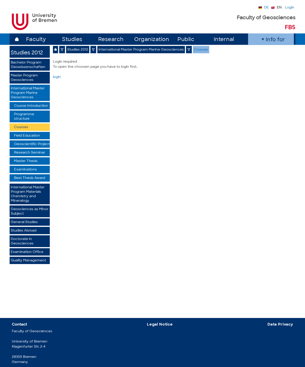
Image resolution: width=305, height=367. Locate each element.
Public (186, 39)
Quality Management (28, 260)
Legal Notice (160, 324)
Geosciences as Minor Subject (29, 211)
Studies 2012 (27, 53)
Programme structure (24, 117)
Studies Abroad (23, 230)
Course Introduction (31, 106)
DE (266, 7)
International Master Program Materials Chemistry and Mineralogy (28, 194)
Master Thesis (26, 161)
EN (279, 7)
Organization (151, 39)
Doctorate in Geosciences (22, 241)
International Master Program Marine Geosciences (28, 93)
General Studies (24, 222)
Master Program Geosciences (24, 78)
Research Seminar (29, 152)
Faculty (36, 39)
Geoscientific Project (32, 144)
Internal (224, 39)
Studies (72, 39)
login (57, 77)
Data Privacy (280, 324)
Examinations (25, 169)
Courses (21, 127)
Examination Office (27, 252)
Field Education (27, 135)
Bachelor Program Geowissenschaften (28, 65)
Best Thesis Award (29, 178)
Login (289, 7)
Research (111, 39)
